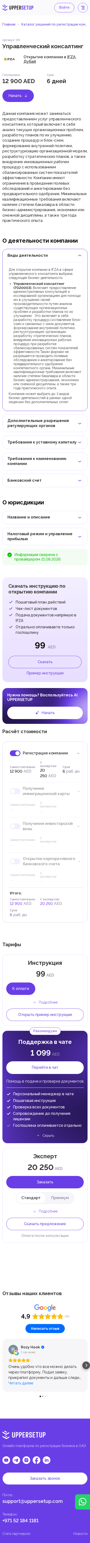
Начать (15, 95)
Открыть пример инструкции (45, 1014)
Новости (80, 1534)
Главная (8, 24)
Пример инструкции (45, 673)
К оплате (20, 988)
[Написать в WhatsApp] (82, 1502)
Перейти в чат (45, 1067)
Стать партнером (16, 1534)
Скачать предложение (45, 1224)
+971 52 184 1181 (20, 1520)
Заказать (45, 1182)
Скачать (45, 662)
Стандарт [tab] (31, 1198)
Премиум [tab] (60, 1198)
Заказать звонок (45, 1478)
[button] (4, 1365)
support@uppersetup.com (32, 1501)
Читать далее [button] (20, 1383)
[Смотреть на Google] (13, 1349)
